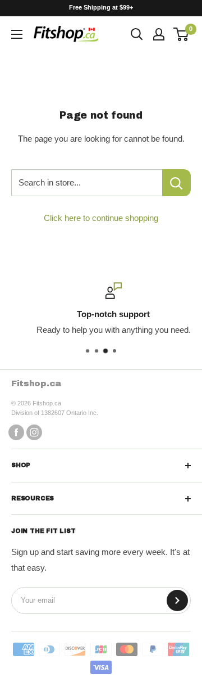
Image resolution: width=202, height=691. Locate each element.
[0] (182, 34)
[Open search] (137, 34)
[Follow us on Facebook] (16, 432)
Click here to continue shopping (101, 218)
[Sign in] (158, 34)
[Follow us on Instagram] (34, 432)
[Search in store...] (176, 182)
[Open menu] (16, 34)
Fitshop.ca (36, 383)
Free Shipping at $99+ (101, 7)
